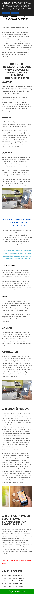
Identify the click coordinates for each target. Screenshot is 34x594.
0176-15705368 (12, 570)
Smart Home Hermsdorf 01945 (13, 586)
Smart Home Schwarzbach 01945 (14, 581)
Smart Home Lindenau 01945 (13, 575)
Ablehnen (15, 13)
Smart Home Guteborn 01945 (13, 583)
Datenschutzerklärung (15, 10)
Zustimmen (6, 13)
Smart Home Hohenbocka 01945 (14, 578)
